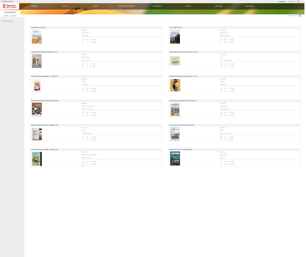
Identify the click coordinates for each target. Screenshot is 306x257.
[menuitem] (34, 6)
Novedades (13, 15)
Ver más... (83, 165)
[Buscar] (299, 1)
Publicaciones (7, 1)
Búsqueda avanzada (293, 15)
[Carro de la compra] (300, 15)
